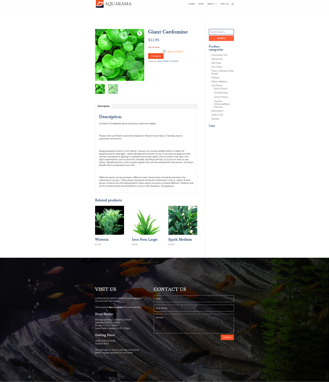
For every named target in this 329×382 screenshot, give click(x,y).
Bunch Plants (163, 61)
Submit (227, 337)
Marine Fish (217, 59)
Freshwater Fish (219, 55)
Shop (201, 4)
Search (221, 38)
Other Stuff (217, 114)
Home (192, 4)
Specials (215, 118)
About (210, 4)
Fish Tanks (216, 66)
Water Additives (219, 81)
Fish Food (216, 63)
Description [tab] (104, 106)
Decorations (217, 110)
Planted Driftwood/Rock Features (222, 104)
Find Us (224, 4)
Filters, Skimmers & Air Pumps (222, 72)
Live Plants (174, 61)
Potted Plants (221, 92)
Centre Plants (221, 97)
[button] (139, 33)
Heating (215, 77)
